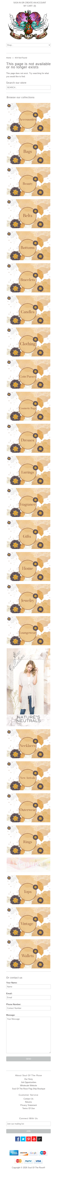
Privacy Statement (28, 1105)
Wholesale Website (28, 1085)
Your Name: (11, 983)
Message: (10, 1015)
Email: (9, 993)
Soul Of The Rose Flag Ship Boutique (28, 1089)
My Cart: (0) (30, 6)
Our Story (28, 1079)
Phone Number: (13, 1004)
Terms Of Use (28, 1108)
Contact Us (28, 1099)
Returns (28, 1102)
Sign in (17, 3)
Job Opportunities (28, 1082)
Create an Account (35, 3)
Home (8, 58)
